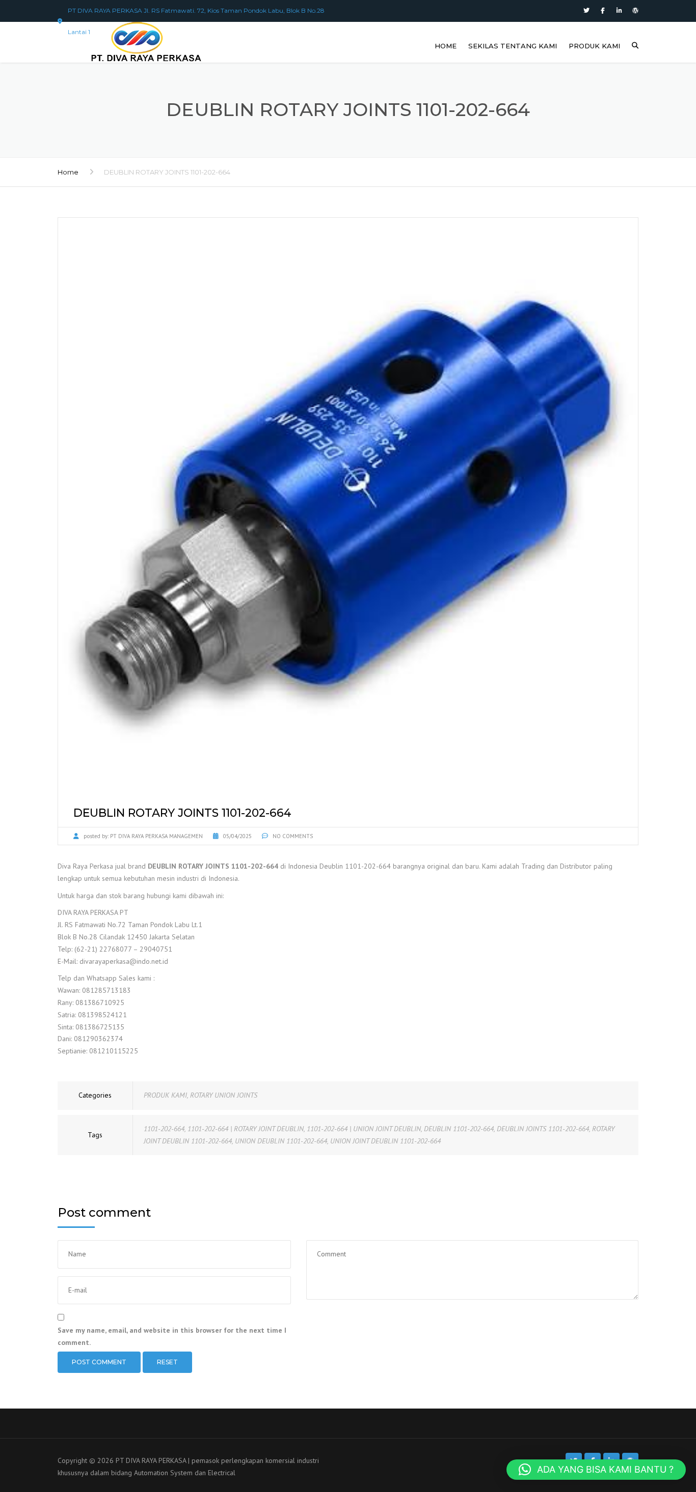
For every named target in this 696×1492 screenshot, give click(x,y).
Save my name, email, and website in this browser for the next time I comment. (172, 1336)
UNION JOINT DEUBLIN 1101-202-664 (385, 1140)
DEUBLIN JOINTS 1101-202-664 (543, 1128)
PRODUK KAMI (594, 46)
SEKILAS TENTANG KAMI (512, 46)
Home (68, 172)
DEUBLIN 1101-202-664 (459, 1128)
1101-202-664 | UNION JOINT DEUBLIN (364, 1128)
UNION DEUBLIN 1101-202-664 (281, 1140)
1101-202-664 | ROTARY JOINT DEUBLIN (246, 1128)
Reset (167, 1362)
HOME (446, 46)
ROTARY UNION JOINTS (223, 1095)
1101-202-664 (164, 1128)
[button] (596, 1469)
